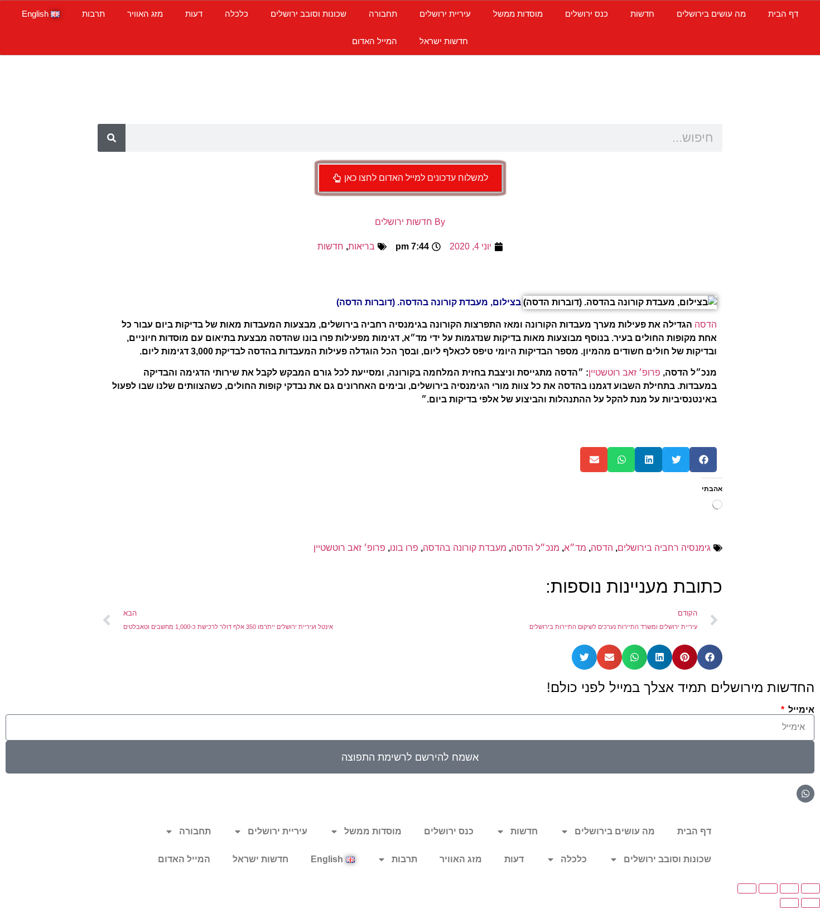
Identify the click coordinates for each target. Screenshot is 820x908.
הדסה (705, 324)
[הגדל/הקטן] (810, 888)
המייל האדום (374, 41)
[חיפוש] (112, 138)
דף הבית (783, 13)
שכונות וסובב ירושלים (308, 13)
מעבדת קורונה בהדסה (465, 548)
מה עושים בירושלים (711, 13)
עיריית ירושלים (445, 13)
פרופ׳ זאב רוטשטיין (624, 372)
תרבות (93, 13)
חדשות (642, 13)
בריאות (361, 246)
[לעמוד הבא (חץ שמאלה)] (789, 903)
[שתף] (768, 888)
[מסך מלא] (789, 888)
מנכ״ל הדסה (535, 548)
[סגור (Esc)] (746, 888)
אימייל (800, 709)
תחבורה (383, 13)
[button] (703, 459)
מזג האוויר (145, 13)
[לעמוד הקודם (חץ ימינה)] (810, 903)
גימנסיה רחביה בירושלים (664, 548)
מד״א (575, 548)
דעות (193, 13)
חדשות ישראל (443, 41)
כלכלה (236, 13)
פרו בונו (404, 548)
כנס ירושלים (586, 13)
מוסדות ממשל (518, 13)
